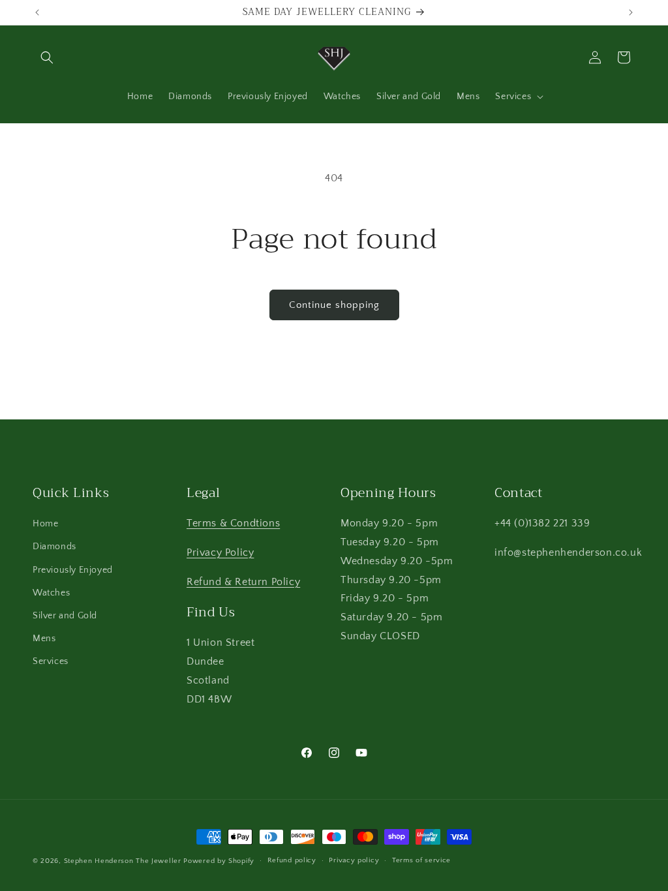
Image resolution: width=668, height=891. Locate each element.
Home (45, 524)
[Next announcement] (630, 12)
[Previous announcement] (37, 12)
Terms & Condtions (233, 523)
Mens (44, 638)
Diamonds (54, 546)
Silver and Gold (65, 616)
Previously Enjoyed (73, 570)
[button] (47, 57)
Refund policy (291, 860)
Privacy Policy (220, 552)
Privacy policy (354, 860)
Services (50, 661)
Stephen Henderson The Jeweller (122, 861)
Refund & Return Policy (243, 582)
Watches (51, 593)
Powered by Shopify (218, 861)
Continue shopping (334, 304)
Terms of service (421, 860)
